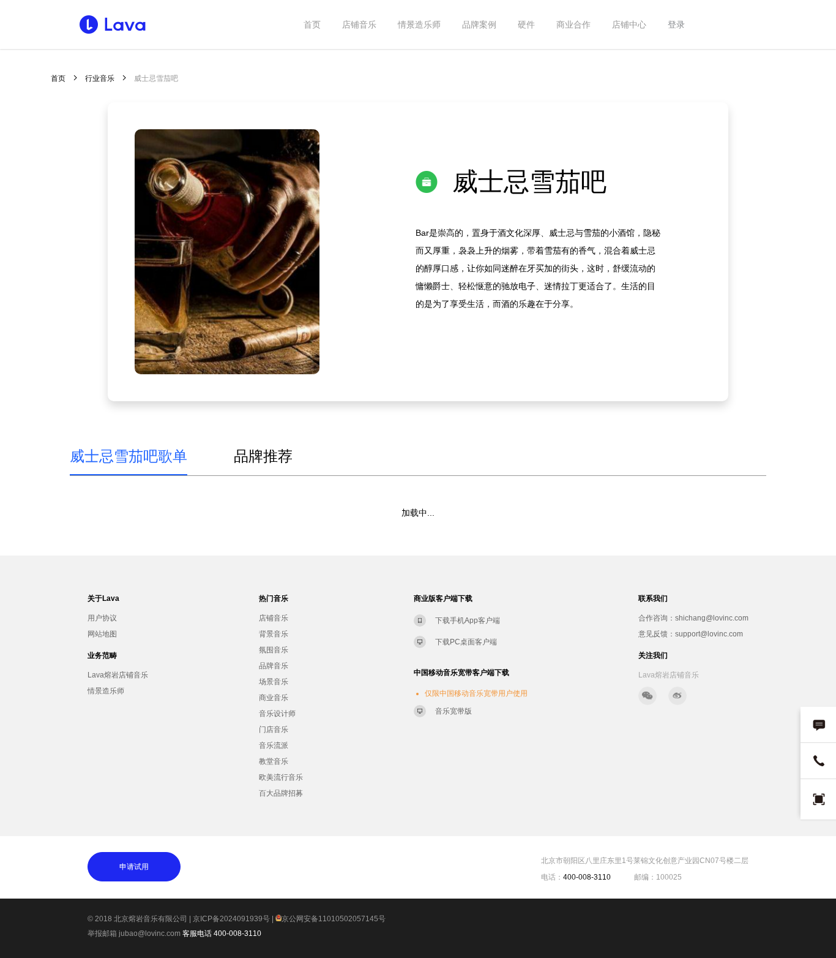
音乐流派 (273, 745)
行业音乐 (99, 78)
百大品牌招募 (281, 793)
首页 (312, 24)
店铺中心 (629, 24)
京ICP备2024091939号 (231, 919)
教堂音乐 (273, 761)
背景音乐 (273, 634)
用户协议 (102, 618)
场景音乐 (273, 681)
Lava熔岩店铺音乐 (118, 675)
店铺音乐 (359, 24)
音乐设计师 (277, 713)
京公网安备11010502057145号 (334, 919)
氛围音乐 (273, 650)
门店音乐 (273, 729)
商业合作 (573, 24)
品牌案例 (479, 24)
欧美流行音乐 (281, 777)
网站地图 (102, 634)
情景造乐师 (419, 24)
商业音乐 (273, 697)
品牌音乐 (273, 666)
